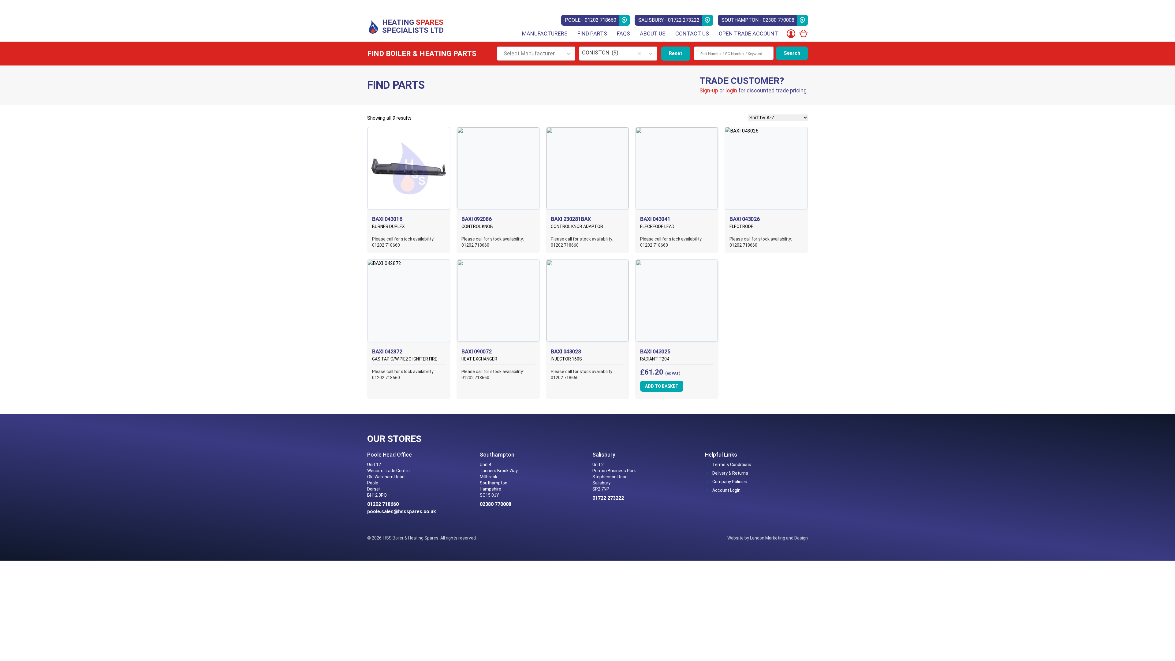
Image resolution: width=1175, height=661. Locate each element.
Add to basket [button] (661, 386)
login (731, 90)
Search (792, 53)
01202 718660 (383, 504)
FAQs (623, 33)
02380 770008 (495, 504)
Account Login (726, 490)
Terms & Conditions (731, 464)
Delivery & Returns (730, 473)
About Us (653, 33)
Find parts (592, 33)
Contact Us (692, 33)
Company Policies (729, 481)
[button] (639, 54)
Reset (675, 53)
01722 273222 (608, 498)
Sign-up (708, 90)
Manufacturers (545, 33)
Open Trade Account (748, 33)
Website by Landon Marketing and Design (767, 538)
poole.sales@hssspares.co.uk (401, 511)
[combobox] (536, 54)
